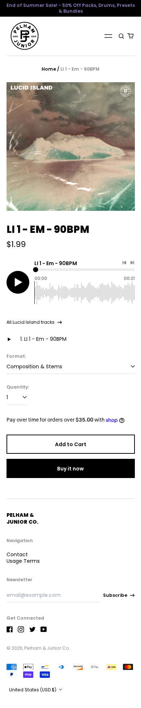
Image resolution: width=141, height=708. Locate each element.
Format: (16, 356)
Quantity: (18, 387)
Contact (17, 554)
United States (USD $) (33, 690)
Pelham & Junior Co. (22, 518)
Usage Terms (23, 561)
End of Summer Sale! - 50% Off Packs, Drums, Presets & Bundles (71, 8)
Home (49, 69)
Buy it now (70, 468)
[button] (121, 36)
